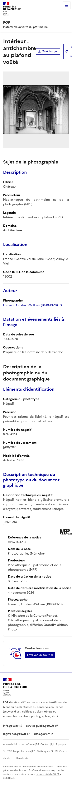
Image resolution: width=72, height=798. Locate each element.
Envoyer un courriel (40, 655)
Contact (45, 744)
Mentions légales (12, 766)
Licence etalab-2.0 (46, 774)
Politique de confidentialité (38, 766)
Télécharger (50, 51)
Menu (66, 5)
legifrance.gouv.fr (14, 734)
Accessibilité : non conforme (19, 744)
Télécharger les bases (19, 751)
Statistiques (43, 751)
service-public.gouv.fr (40, 726)
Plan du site (22, 758)
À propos (61, 744)
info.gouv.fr (10, 726)
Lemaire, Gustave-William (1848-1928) (30, 305)
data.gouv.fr (42, 734)
